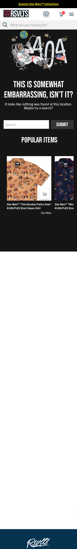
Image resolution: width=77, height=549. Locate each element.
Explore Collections (39, 4)
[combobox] (40, 25)
